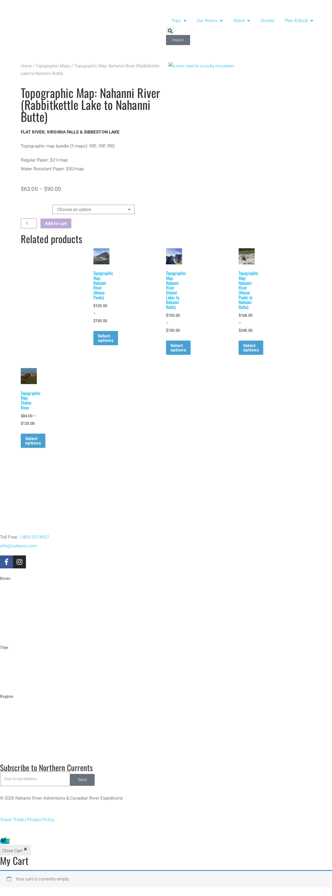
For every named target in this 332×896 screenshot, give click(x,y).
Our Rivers (207, 20)
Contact (6, 752)
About (239, 20)
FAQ (4, 745)
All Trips (7, 682)
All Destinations (13, 633)
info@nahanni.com (18, 545)
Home (26, 66)
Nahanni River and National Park (26, 711)
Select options (106, 338)
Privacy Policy (40, 819)
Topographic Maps (53, 66)
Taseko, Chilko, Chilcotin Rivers (26, 626)
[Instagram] (19, 561)
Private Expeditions (15, 675)
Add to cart (56, 223)
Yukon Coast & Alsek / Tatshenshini (29, 724)
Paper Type (31, 208)
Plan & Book (296, 20)
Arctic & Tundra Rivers (19, 717)
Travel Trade (12, 819)
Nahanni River (12, 586)
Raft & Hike (10, 655)
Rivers (5, 578)
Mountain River (12, 620)
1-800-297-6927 (34, 537)
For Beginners (11, 668)
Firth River (8, 606)
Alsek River (9, 599)
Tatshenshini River (15, 593)
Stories (267, 20)
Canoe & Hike (11, 662)
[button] (170, 30)
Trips (176, 20)
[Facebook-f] (6, 561)
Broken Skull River (15, 613)
